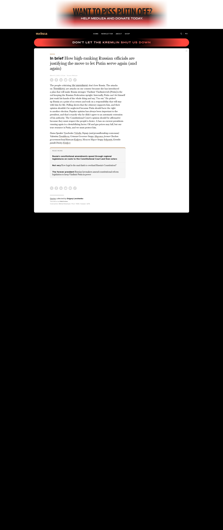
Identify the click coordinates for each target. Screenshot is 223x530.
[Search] (181, 33)
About (119, 34)
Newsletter (107, 34)
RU (186, 34)
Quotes (53, 198)
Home (95, 34)
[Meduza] (41, 33)
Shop (127, 34)
